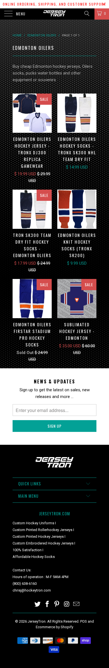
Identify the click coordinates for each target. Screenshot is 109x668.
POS (83, 621)
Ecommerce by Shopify (54, 627)
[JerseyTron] (54, 14)
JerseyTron (37, 621)
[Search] (86, 13)
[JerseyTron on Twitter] (38, 604)
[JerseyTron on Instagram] (67, 604)
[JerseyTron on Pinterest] (57, 604)
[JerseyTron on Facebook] (47, 604)
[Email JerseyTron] (76, 604)
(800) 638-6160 (25, 583)
